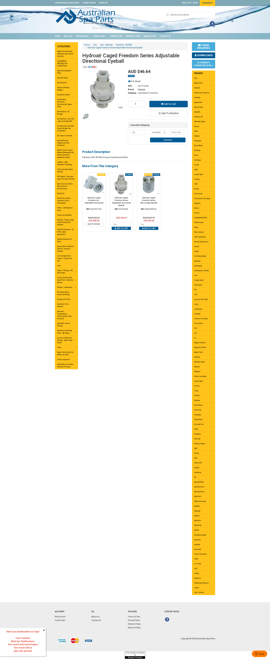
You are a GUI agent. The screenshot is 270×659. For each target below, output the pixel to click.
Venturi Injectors (63, 360)
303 (195, 78)
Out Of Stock (94, 224)
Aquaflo (197, 112)
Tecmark (197, 549)
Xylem (196, 588)
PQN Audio (198, 420)
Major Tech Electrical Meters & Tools (65, 353)
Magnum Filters (200, 347)
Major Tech (198, 352)
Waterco (197, 578)
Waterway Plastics (201, 583)
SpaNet (197, 506)
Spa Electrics (199, 487)
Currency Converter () (203, 64)
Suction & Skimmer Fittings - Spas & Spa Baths (65, 340)
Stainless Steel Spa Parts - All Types (64, 332)
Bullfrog (197, 150)
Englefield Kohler (200, 218)
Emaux (197, 213)
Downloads (99, 36)
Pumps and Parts (63, 299)
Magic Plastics (200, 343)
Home (57, 36)
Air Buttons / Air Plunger (63, 113)
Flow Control (199, 232)
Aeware (197, 88)
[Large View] (85, 116)
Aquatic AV (198, 117)
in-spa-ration (199, 280)
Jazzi (196, 304)
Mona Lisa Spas (200, 376)
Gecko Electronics (201, 242)
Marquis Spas (199, 362)
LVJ (195, 333)
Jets (59, 266)
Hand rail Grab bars (64, 215)
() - (191, 3)
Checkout (207, 3)
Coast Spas (198, 174)
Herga (196, 251)
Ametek (197, 98)
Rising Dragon (199, 444)
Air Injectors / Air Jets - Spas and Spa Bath (65, 120)
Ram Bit (197, 439)
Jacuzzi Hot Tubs (201, 299)
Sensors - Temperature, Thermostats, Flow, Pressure (64, 315)
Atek (196, 131)
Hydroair (141, 89)
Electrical (60, 193)
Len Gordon (198, 323)
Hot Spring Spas (200, 256)
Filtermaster (199, 222)
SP (195, 477)
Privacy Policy (134, 620)
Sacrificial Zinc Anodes (63, 305)
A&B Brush (198, 83)
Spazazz (197, 520)
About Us (68, 36)
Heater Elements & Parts (64, 240)
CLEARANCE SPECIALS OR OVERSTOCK (62, 63)
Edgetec (197, 203)
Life (195, 328)
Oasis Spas (198, 381)
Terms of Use (116, 36)
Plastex (197, 400)
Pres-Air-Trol (199, 424)
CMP (196, 170)
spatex (196, 516)
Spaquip (197, 511)
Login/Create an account (67, 3)
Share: (85, 67)
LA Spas (197, 314)
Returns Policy (134, 627)
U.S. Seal (197, 564)
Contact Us (165, 36)
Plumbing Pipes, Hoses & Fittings (63, 293)
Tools (59, 347)
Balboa (197, 136)
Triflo (196, 559)
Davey (196, 189)
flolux (196, 227)
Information (82, 36)
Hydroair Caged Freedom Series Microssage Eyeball (148, 200)
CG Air (196, 165)
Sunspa (197, 545)
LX (195, 338)
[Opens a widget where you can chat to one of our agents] (259, 654)
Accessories (62, 83)
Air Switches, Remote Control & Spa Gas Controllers (65, 128)
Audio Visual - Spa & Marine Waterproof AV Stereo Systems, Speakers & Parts (65, 153)
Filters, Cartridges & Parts (64, 209)
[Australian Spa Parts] (85, 16)
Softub (196, 468)
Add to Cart (169, 103)
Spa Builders (199, 482)
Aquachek (198, 102)
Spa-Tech (197, 496)
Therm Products (200, 554)
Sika (195, 458)
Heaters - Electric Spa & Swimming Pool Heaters (65, 222)
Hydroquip (198, 266)
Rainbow (197, 434)
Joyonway (198, 309)
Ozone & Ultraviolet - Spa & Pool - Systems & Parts (65, 280)
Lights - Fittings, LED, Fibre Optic (65, 271)
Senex (196, 453)
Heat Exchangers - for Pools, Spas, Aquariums (65, 231)
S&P (195, 448)
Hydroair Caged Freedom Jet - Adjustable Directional (94, 200)
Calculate (168, 140)
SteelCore (198, 525)
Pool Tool (197, 410)
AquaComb (198, 107)
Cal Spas (197, 160)
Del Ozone (198, 194)
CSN (195, 184)
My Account (60, 616)
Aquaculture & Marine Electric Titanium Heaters (65, 248)
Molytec (197, 372)
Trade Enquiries (203, 46)
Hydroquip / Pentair (201, 271)
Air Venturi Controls (64, 136)
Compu (197, 179)
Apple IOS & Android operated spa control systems (65, 53)
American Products (201, 93)
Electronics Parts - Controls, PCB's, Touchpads (64, 200)
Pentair (197, 395)
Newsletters (150, 36)
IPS (195, 290)
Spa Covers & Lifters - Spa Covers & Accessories (65, 186)
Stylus (196, 530)
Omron (197, 386)
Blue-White (198, 146)
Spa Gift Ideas (62, 78)
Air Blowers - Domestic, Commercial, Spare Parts (64, 103)
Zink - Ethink (199, 593)
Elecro (196, 208)
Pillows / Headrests (64, 287)
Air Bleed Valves (63, 95)
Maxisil (197, 367)
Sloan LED (198, 463)
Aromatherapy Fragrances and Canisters (63, 143)
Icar (195, 275)
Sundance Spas (200, 535)
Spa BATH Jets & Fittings (63, 324)
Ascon (196, 126)
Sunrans (197, 540)
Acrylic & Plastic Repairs (63, 89)
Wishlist (103, 3)
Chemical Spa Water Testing (65, 170)
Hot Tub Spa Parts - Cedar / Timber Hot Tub (64, 258)
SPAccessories (200, 501)
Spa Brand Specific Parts (64, 72)
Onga (196, 391)
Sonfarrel (197, 472)
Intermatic (198, 285)
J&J (195, 295)
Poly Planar (198, 405)
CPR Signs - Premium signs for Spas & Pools (65, 178)
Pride (196, 429)
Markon (197, 357)
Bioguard (197, 141)
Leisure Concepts (201, 319)
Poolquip (197, 415)
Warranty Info (133, 36)
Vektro (196, 573)
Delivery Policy (134, 624)
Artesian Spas (199, 121)
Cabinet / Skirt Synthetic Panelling (64, 163)
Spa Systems (199, 492)
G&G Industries (200, 237)
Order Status (89, 3)
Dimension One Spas (202, 198)
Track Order (60, 620)
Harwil (196, 246)
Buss (196, 155)
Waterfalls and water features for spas (65, 365)
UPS (195, 569)
